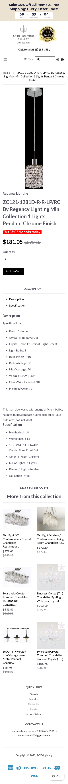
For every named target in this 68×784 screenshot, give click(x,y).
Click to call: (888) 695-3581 (34, 49)
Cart (30, 59)
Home (6, 72)
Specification (17, 305)
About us (34, 699)
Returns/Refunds (34, 714)
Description (33, 288)
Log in (57, 59)
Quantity (9, 251)
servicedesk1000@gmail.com (34, 735)
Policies (34, 709)
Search (34, 694)
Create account (62, 59)
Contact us (34, 704)
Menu (5, 60)
